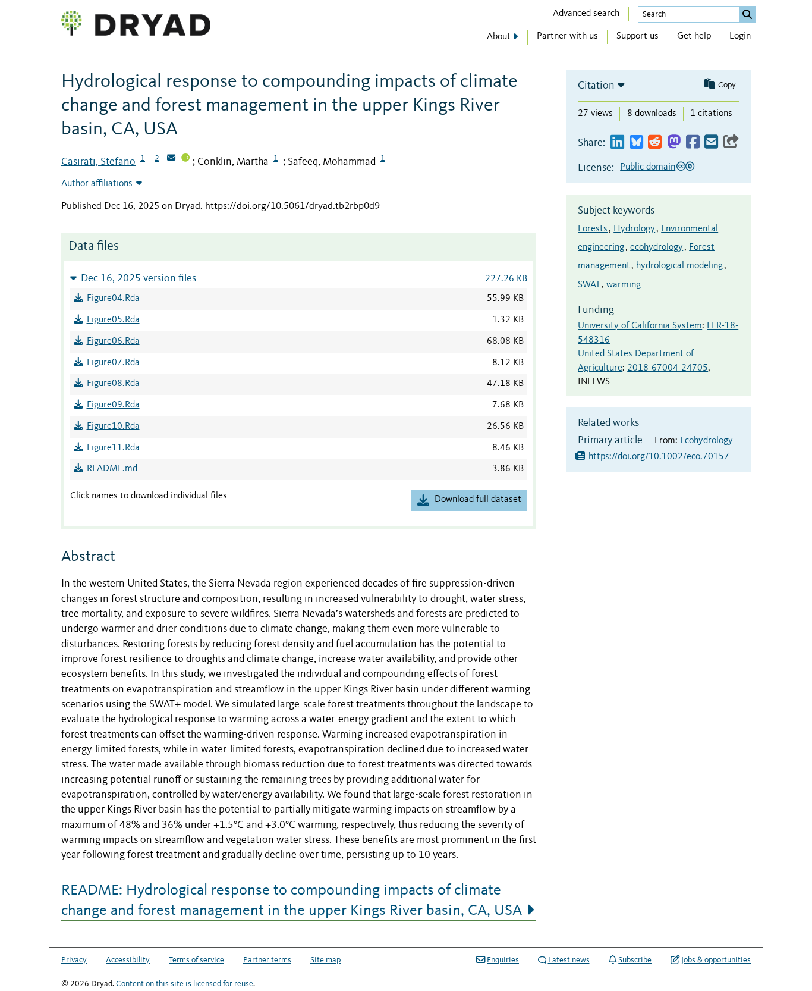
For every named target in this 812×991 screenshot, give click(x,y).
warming (623, 285)
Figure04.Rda (113, 298)
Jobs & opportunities (716, 960)
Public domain (647, 167)
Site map (325, 960)
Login (740, 36)
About (499, 37)
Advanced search (586, 13)
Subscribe (635, 960)
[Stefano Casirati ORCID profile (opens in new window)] (185, 159)
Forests (593, 229)
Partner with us (567, 36)
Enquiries (503, 960)
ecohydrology (656, 247)
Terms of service (196, 960)
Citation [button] (596, 85)
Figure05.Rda (113, 320)
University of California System (640, 326)
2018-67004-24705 (667, 368)
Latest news (569, 960)
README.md (112, 468)
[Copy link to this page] (731, 142)
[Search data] (747, 14)
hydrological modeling (679, 266)
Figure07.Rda (113, 363)
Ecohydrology (706, 441)
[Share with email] (711, 142)
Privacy (74, 960)
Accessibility (128, 960)
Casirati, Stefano (98, 161)
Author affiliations (97, 184)
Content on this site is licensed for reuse (184, 984)
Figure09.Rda (113, 405)
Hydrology (634, 229)
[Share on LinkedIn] (617, 142)
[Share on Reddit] (655, 142)
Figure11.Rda (113, 448)
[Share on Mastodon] (674, 142)
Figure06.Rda (113, 341)
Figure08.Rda (113, 383)
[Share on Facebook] (693, 142)
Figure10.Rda (113, 426)
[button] (298, 278)
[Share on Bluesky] (636, 142)
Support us (637, 36)
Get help (694, 36)
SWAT (589, 285)
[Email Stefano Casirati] (171, 159)
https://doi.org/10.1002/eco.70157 (658, 457)
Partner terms (267, 960)
